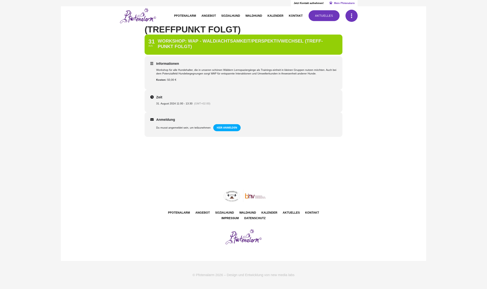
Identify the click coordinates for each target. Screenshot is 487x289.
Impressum (230, 218)
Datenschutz (255, 218)
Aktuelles (324, 15)
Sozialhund (224, 212)
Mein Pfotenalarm (344, 3)
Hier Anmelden (227, 127)
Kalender (269, 212)
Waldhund (247, 212)
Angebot (202, 212)
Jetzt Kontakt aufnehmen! (309, 3)
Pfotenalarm (179, 212)
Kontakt (312, 212)
